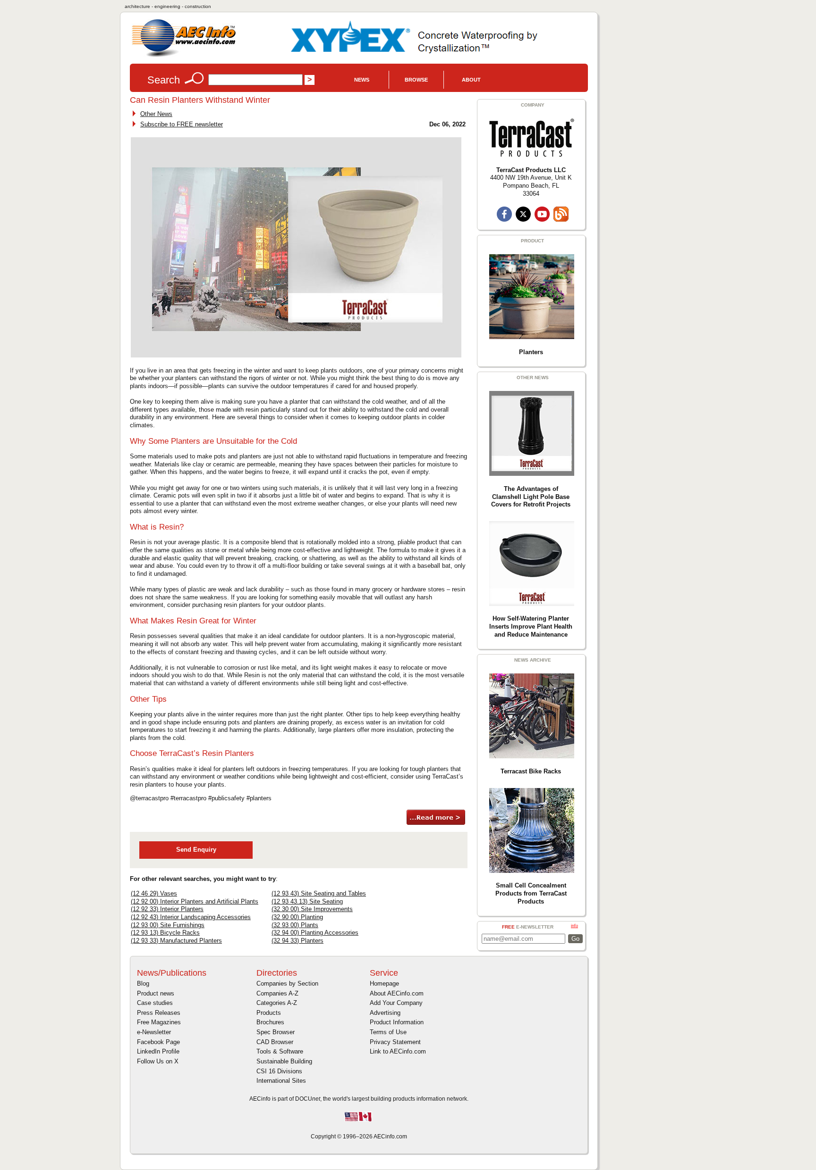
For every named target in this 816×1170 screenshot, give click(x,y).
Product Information (397, 1022)
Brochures (270, 1022)
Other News (156, 113)
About (471, 80)
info (574, 925)
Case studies (155, 1002)
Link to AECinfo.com (398, 1051)
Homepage (384, 983)
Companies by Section (287, 983)
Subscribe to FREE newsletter (181, 124)
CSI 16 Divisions (279, 1071)
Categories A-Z (276, 1002)
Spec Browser (275, 1032)
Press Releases (158, 1012)
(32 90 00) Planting (297, 917)
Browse (416, 80)
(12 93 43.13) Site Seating (307, 901)
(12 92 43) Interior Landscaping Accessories (191, 917)
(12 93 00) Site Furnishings (167, 925)
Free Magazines (159, 1022)
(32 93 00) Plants (295, 925)
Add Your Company (396, 1002)
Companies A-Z (277, 993)
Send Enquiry (196, 849)
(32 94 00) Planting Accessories (315, 932)
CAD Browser (274, 1042)
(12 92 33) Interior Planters (167, 909)
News (361, 80)
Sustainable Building (284, 1061)
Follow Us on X (157, 1061)
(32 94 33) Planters (297, 940)
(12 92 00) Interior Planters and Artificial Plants (194, 901)
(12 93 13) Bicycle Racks (165, 932)
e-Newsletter (154, 1032)
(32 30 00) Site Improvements (312, 909)
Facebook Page (158, 1042)
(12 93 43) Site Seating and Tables (319, 893)
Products (268, 1012)
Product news (155, 993)
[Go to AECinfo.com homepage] (184, 55)
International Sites (281, 1080)
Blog (143, 983)
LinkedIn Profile (158, 1051)
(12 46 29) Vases (154, 893)
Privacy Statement (395, 1042)
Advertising (385, 1012)
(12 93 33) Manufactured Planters (176, 940)
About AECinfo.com (397, 993)
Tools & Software (279, 1051)
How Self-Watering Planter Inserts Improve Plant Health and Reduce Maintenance (530, 626)
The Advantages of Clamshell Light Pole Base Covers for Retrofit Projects (530, 496)
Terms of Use (388, 1032)
